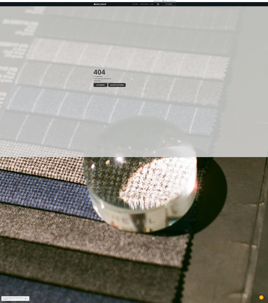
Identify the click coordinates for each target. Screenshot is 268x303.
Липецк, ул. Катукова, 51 (170, 1)
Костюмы (135, 4)
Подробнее (10, 299)
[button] (169, 4)
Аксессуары (144, 4)
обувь (152, 4)
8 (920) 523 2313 (157, 1)
